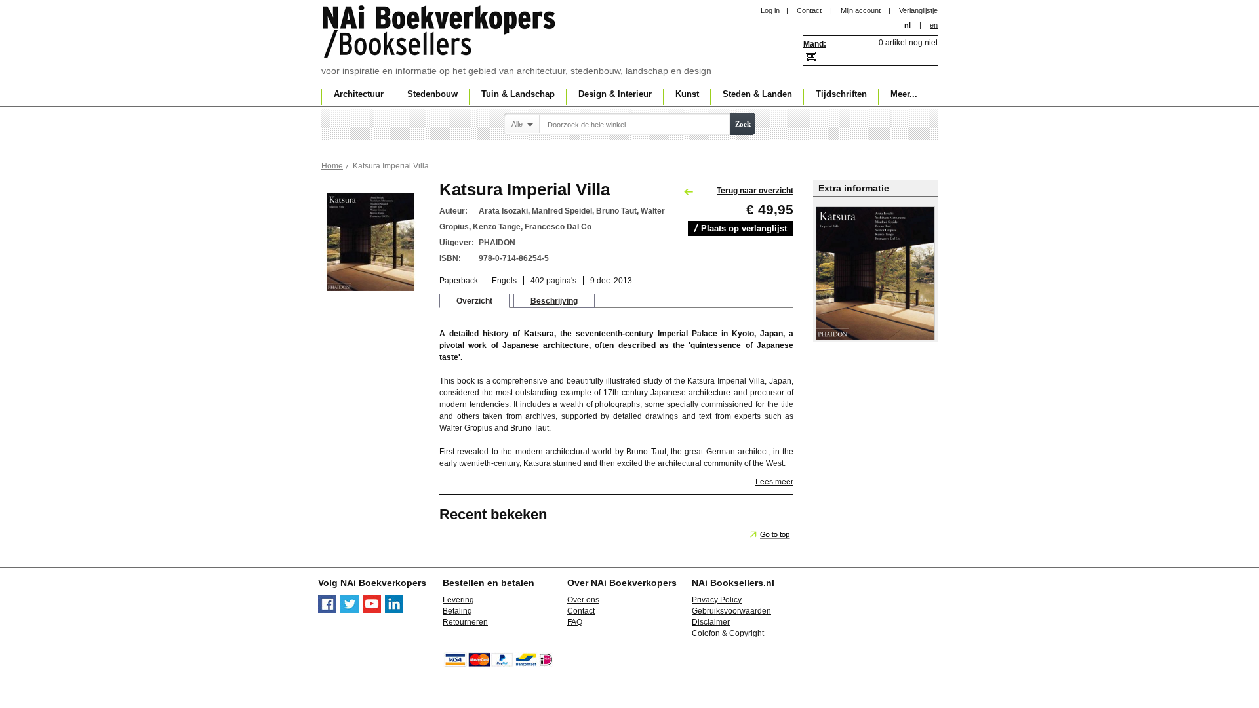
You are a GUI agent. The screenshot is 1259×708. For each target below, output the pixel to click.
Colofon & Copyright (728, 633)
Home (332, 166)
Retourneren (465, 622)
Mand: (814, 44)
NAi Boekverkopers (440, 33)
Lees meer (774, 481)
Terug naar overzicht (755, 190)
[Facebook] (327, 610)
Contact (809, 10)
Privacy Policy (717, 599)
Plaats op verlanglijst (744, 228)
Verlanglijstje (918, 10)
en (934, 25)
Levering (458, 599)
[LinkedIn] (394, 610)
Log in (770, 10)
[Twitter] (349, 610)
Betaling (457, 611)
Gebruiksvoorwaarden (731, 611)
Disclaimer (711, 622)
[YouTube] (372, 610)
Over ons (583, 599)
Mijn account (861, 10)
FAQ (574, 622)
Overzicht (474, 300)
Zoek (743, 124)
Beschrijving (554, 300)
